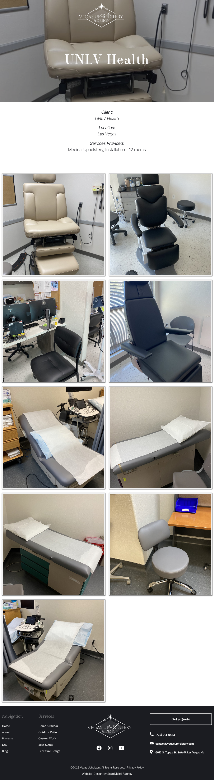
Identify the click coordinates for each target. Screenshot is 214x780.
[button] (37, 15)
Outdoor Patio (47, 732)
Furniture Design (49, 751)
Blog (5, 751)
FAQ (4, 745)
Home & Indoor (48, 726)
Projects (7, 738)
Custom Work (47, 738)
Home (6, 726)
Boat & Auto (46, 745)
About (6, 732)
